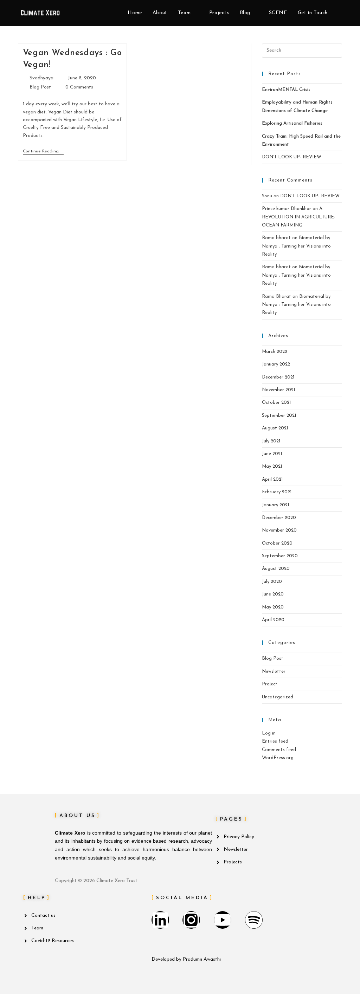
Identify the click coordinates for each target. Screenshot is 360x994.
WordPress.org (278, 758)
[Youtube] (222, 920)
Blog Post (40, 87)
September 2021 (279, 415)
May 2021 (272, 466)
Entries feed (275, 741)
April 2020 (273, 620)
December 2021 (278, 377)
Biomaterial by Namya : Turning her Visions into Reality (296, 246)
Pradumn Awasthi (202, 959)
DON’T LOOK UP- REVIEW (291, 157)
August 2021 (275, 428)
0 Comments (79, 87)
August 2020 (276, 568)
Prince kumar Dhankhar (286, 208)
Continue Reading (43, 151)
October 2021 (276, 402)
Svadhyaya (41, 78)
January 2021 (275, 505)
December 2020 (279, 517)
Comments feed (279, 750)
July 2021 (271, 441)
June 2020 (273, 594)
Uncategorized (277, 697)
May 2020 (273, 607)
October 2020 (277, 543)
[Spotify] (254, 920)
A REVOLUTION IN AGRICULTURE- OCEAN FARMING (298, 217)
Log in (269, 733)
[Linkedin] (160, 920)
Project (269, 684)
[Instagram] (191, 920)
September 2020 (280, 556)
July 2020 (272, 581)
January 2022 (276, 364)
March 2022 (274, 351)
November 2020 (279, 530)
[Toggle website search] (340, 13)
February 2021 (276, 492)
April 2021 (272, 479)
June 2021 (272, 454)
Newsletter (273, 671)
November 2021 (278, 390)
